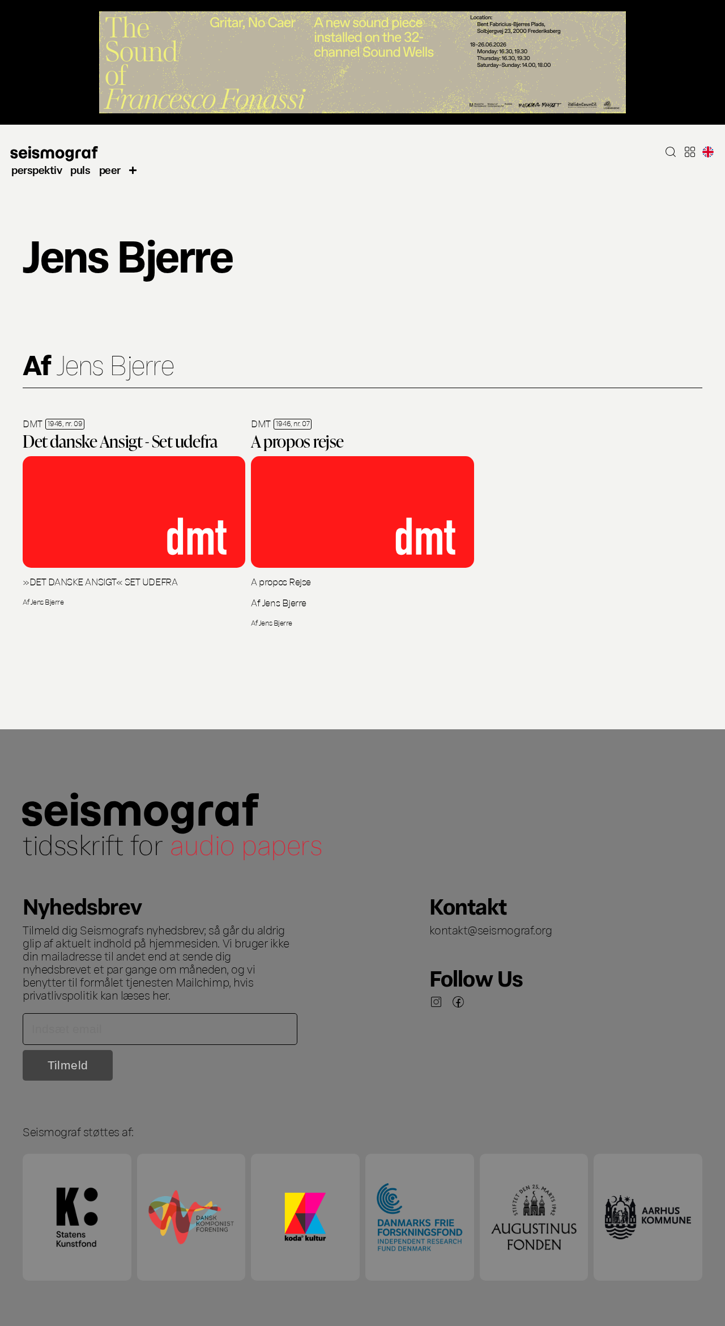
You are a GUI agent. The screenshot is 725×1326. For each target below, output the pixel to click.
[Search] (671, 152)
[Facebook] (458, 1002)
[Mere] (133, 169)
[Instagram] (436, 1002)
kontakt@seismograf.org (490, 929)
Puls (80, 169)
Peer (110, 169)
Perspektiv (36, 169)
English (708, 152)
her (160, 994)
